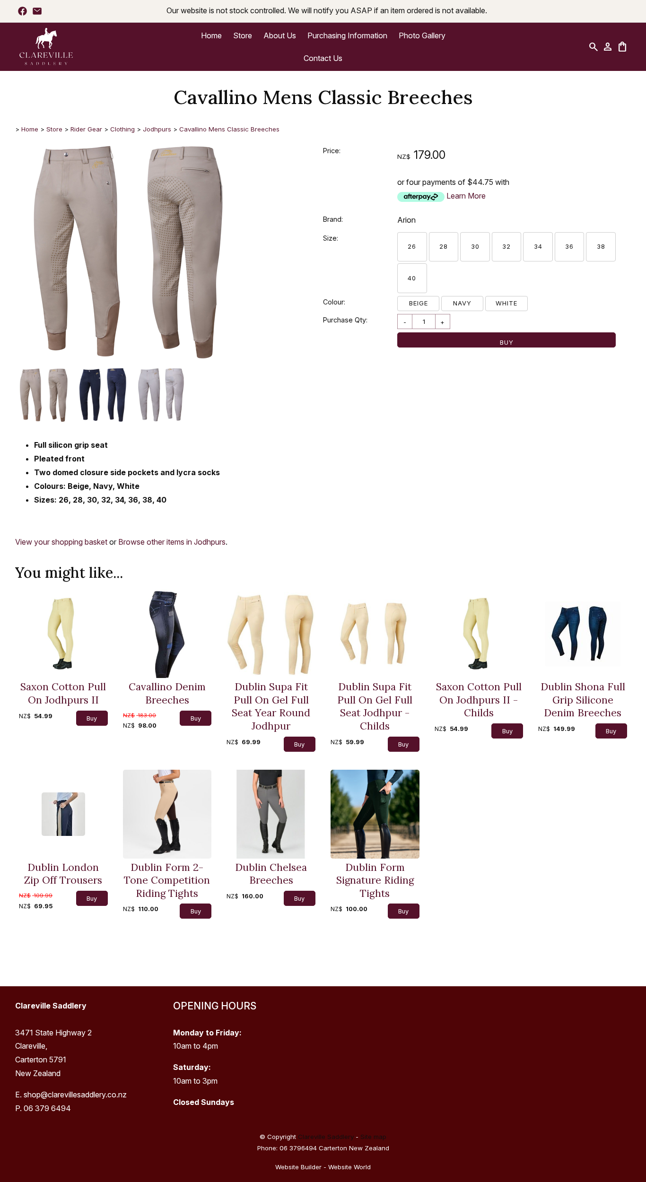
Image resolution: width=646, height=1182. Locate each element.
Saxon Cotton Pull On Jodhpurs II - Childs (479, 699)
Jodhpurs (157, 129)
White (506, 303)
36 (569, 246)
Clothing (122, 129)
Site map (373, 1136)
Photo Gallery (422, 35)
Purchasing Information (347, 35)
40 (412, 278)
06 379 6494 (47, 1108)
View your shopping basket (61, 542)
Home (211, 35)
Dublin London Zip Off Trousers (63, 874)
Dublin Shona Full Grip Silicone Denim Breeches (583, 699)
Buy (507, 342)
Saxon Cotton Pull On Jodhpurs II (63, 693)
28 (443, 246)
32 (506, 246)
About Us (279, 35)
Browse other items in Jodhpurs (172, 542)
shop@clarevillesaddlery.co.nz (75, 1094)
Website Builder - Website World (323, 1167)
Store (242, 35)
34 (538, 246)
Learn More (466, 195)
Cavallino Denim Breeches (167, 693)
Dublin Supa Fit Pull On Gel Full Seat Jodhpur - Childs (374, 706)
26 (412, 246)
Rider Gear (86, 129)
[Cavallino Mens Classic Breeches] (128, 361)
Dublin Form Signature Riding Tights (375, 880)
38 (601, 246)
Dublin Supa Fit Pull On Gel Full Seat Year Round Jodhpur (271, 706)
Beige (418, 303)
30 (475, 246)
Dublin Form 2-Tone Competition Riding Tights (167, 880)
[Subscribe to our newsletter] (37, 11)
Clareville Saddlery (326, 1136)
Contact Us (323, 58)
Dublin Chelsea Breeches (271, 874)
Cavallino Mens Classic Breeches (229, 129)
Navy (462, 303)
